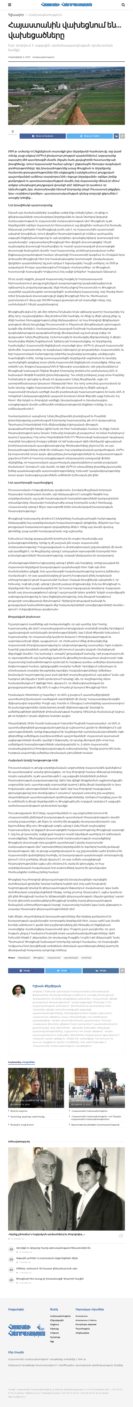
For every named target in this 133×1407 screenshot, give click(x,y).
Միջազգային (57, 1320)
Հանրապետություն (45, 15)
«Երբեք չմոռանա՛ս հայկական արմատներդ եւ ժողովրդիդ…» (46, 1234)
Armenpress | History (86, 1320)
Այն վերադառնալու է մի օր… (87, 1100)
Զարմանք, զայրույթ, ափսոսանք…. (28, 1116)
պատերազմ (71, 958)
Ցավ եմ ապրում (18, 1111)
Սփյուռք (54, 1329)
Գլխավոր (16, 15)
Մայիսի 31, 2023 (21, 1104)
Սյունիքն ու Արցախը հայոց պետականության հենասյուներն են (53, 1247)
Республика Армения (86, 1324)
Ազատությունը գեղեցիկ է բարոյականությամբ (95, 1124)
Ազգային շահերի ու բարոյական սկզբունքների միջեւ (47, 1258)
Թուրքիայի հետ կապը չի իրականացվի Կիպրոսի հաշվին (50, 1278)
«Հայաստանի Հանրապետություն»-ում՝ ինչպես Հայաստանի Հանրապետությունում (96, 1117)
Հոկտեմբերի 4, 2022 (19, 57)
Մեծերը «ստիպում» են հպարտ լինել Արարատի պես (46, 1268)
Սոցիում (54, 1324)
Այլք (52, 1341)
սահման (86, 958)
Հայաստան (54, 958)
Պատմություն (83, 1329)
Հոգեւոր (54, 1333)
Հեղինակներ (82, 1333)
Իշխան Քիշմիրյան (47, 986)
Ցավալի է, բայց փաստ (22, 1124)
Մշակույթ (55, 1337)
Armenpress (82, 1316)
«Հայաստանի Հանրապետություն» (89, 1111)
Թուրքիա (39, 958)
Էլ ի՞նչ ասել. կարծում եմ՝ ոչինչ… (29, 1100)
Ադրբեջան (24, 958)
